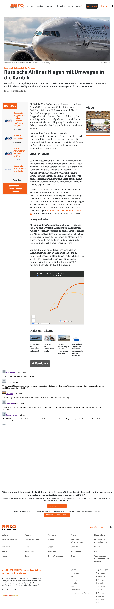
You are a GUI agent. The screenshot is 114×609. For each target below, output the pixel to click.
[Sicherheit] (57, 551)
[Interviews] (34, 551)
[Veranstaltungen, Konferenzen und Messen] (103, 559)
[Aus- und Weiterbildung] (80, 541)
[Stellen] (57, 541)
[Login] (102, 527)
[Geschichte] (57, 547)
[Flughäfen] (57, 535)
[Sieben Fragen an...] (57, 559)
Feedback (41, 363)
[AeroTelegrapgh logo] (9, 527)
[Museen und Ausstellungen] (103, 541)
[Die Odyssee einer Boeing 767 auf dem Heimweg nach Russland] (64, 346)
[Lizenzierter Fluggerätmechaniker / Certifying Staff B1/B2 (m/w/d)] (15, 121)
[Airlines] (11, 535)
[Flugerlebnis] (103, 535)
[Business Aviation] (11, 541)
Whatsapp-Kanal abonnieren (56, 515)
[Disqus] (57, 397)
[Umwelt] (80, 547)
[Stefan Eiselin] (21, 91)
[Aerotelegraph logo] (17, 6)
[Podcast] (11, 551)
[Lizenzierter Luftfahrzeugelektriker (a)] (15, 170)
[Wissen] (103, 547)
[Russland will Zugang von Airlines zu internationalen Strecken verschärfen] (78, 346)
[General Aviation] (34, 541)
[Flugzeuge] (34, 535)
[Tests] (34, 547)
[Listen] (11, 559)
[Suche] (111, 527)
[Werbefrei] (93, 527)
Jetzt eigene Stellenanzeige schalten (15, 188)
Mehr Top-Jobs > (20, 180)
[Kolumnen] (11, 547)
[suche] (111, 6)
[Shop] (80, 559)
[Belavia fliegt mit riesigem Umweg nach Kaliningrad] (36, 346)
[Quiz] (103, 551)
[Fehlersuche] (80, 551)
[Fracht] (80, 535)
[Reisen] (34, 559)
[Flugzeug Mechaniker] (15, 139)
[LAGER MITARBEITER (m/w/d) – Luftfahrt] (15, 154)
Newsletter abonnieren (57, 506)
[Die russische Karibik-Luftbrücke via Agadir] (50, 346)
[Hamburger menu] (3, 6)
